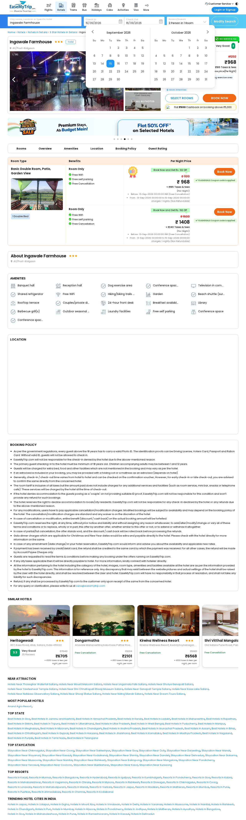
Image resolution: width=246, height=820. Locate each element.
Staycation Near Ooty (152, 750)
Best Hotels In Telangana (82, 738)
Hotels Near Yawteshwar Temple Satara (32, 689)
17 (126, 63)
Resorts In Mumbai (197, 787)
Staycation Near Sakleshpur (93, 750)
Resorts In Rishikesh (127, 782)
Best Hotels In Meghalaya (23, 728)
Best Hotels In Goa (19, 719)
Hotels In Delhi (130, 804)
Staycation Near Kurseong (155, 765)
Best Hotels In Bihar (223, 728)
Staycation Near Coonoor (56, 765)
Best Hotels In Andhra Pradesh (122, 728)
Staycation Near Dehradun (187, 755)
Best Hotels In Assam (197, 728)
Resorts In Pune (219, 787)
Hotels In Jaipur (17, 804)
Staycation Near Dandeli (154, 755)
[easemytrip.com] (23, 11)
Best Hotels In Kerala (130, 719)
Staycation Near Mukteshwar (91, 765)
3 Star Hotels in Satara (63, 32)
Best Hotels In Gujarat (55, 733)
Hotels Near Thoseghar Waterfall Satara (32, 684)
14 (102, 63)
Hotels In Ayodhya (183, 809)
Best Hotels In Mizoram (54, 728)
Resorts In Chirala (80, 782)
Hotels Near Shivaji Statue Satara (80, 694)
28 (102, 79)
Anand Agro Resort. (20, 706)
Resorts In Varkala (101, 787)
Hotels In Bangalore (208, 809)
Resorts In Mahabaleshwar (24, 782)
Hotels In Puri (43, 809)
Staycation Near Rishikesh (90, 760)
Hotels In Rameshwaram (92, 814)
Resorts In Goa (201, 777)
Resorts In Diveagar (153, 782)
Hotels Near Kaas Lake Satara (190, 689)
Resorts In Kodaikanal (99, 792)
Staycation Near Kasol (124, 765)
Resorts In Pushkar (19, 792)
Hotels (21, 32)
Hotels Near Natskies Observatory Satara (33, 694)
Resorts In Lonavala (20, 787)
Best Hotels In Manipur (211, 723)
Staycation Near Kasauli (56, 755)
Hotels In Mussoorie (176, 804)
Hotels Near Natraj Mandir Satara (122, 694)
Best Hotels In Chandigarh (86, 728)
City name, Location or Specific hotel (31, 19)
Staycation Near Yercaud (23, 765)
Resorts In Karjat (18, 777)
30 (118, 79)
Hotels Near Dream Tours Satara (165, 694)
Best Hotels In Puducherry (181, 723)
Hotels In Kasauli (119, 814)
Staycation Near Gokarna (221, 755)
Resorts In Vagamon (55, 782)
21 (102, 71)
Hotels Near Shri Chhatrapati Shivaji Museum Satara (91, 689)
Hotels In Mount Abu (82, 804)
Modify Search (225, 21)
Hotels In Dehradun (143, 814)
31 (206, 79)
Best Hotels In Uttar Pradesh (112, 723)
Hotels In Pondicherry (110, 809)
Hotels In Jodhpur (135, 809)
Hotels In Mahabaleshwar (41, 814)
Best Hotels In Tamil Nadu (50, 738)
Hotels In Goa (16, 814)
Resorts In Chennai (73, 792)
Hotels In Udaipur (38, 804)
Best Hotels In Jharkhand (114, 733)
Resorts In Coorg (207, 782)
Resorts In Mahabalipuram (49, 787)
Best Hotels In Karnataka (146, 733)
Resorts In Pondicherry (177, 777)
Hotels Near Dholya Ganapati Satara (170, 684)
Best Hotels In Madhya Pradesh (182, 733)
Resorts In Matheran (172, 787)
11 (134, 56)
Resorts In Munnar (40, 777)
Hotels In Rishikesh (222, 804)
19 (142, 63)
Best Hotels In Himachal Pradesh (96, 719)
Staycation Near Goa (125, 750)
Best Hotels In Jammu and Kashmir (53, 719)
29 (110, 79)
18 (134, 63)
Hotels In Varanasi (151, 804)
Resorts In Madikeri (147, 787)
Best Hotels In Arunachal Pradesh (162, 728)
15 (110, 63)
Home (11, 32)
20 (94, 71)
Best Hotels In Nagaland (217, 733)
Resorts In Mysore (103, 782)
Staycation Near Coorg (60, 750)
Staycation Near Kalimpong (124, 760)
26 (142, 71)
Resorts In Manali (77, 787)
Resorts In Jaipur (123, 787)
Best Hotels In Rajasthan (221, 719)
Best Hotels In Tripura (47, 723)
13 (94, 63)
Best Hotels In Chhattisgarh (24, 733)
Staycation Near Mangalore (160, 760)
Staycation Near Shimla (123, 755)
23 (118, 71)
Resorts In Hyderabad (93, 777)
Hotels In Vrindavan (108, 804)
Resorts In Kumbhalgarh (147, 777)
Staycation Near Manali (216, 750)
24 (126, 71)
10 (126, 56)
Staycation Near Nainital (57, 760)
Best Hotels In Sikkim (20, 723)
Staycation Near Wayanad (24, 755)
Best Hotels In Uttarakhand (77, 723)
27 (94, 79)
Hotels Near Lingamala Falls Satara (125, 684)
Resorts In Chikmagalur (180, 782)
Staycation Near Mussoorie (24, 760)
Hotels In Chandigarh (21, 809)
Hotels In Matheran (159, 809)
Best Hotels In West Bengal (147, 723)
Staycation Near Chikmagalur (26, 750)
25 (134, 71)
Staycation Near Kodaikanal (90, 755)
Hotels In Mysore (85, 809)
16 (118, 63)
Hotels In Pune (67, 814)
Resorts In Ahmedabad (46, 792)
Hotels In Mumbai (63, 809)
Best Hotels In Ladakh (157, 719)
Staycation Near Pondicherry (196, 760)
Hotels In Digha (60, 804)
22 (110, 71)
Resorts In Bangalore (65, 777)
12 (142, 56)
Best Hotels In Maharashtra (188, 719)
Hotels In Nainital (199, 804)
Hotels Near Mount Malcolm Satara (80, 684)
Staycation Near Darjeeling (183, 750)
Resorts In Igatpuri (119, 777)
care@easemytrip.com (90, 586)
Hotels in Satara (37, 32)
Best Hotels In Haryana (84, 733)
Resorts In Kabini (222, 777)
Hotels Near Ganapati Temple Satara (147, 689)
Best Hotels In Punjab (20, 738)
